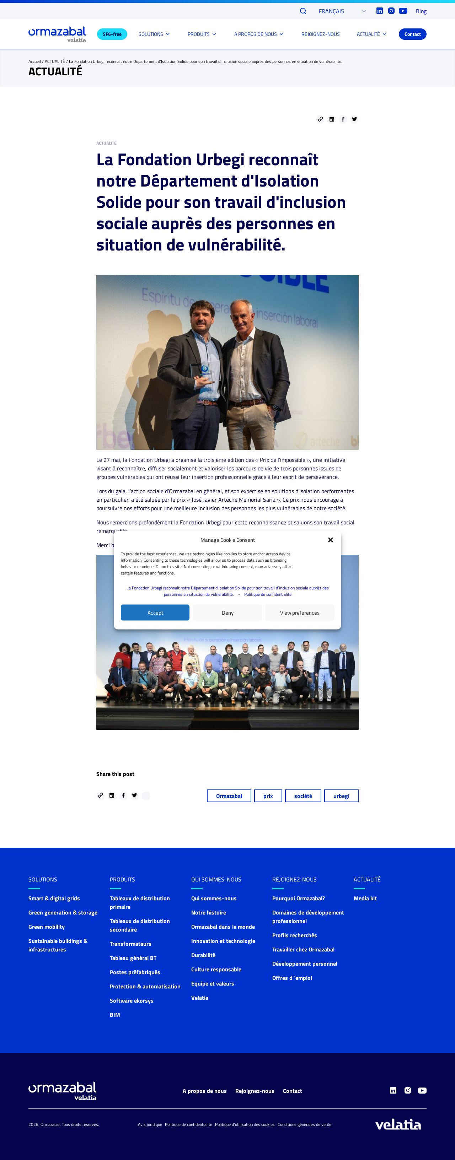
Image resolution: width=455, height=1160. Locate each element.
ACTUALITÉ (368, 34)
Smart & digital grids (54, 898)
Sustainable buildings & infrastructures (57, 945)
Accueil (34, 61)
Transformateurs (130, 943)
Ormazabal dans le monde (223, 926)
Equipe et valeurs (212, 983)
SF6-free (112, 34)
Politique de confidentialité (267, 593)
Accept (155, 612)
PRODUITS (199, 34)
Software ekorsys (132, 1000)
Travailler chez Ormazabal (303, 949)
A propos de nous (205, 1090)
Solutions (42, 879)
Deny (228, 612)
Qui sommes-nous (216, 879)
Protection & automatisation (145, 986)
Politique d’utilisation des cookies (245, 1124)
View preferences (300, 612)
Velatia (199, 997)
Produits (122, 879)
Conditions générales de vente (304, 1124)
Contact (413, 34)
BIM (115, 1014)
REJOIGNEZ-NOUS (320, 34)
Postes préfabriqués (135, 972)
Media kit (365, 898)
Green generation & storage (62, 912)
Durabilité (203, 955)
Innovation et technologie (223, 941)
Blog (421, 11)
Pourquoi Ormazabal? (298, 898)
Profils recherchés (294, 935)
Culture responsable (216, 969)
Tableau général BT (133, 958)
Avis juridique (150, 1124)
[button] (330, 539)
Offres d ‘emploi (292, 977)
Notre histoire (208, 912)
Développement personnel (304, 963)
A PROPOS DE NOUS (255, 34)
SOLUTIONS (151, 34)
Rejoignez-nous (254, 1090)
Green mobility (46, 926)
